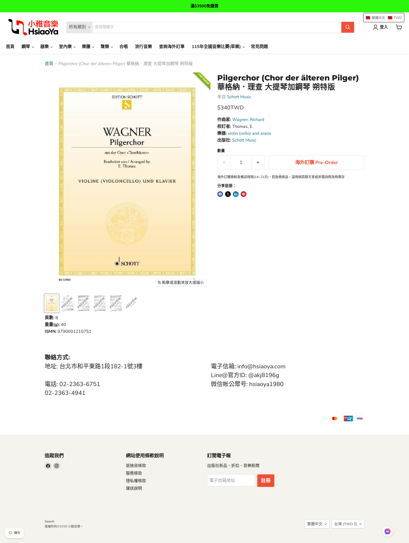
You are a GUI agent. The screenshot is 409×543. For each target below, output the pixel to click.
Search (49, 521)
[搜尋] (347, 27)
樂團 (87, 46)
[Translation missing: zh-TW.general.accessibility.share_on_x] (228, 194)
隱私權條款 (136, 481)
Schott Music (239, 97)
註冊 (266, 480)
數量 (221, 151)
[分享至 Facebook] (220, 194)
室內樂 (66, 46)
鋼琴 (26, 46)
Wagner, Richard (248, 119)
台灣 (345, 524)
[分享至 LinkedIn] (236, 194)
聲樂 (105, 46)
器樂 (45, 46)
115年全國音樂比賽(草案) (217, 46)
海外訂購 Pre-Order (316, 162)
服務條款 (134, 473)
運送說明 (134, 488)
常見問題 (259, 46)
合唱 (123, 46)
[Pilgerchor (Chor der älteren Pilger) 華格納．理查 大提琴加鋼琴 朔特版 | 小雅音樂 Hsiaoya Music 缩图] (51, 303)
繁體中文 (314, 524)
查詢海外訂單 (172, 46)
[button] (387, 532)
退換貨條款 (136, 465)
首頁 (10, 46)
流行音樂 (143, 46)
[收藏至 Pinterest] (243, 194)
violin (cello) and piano (249, 133)
